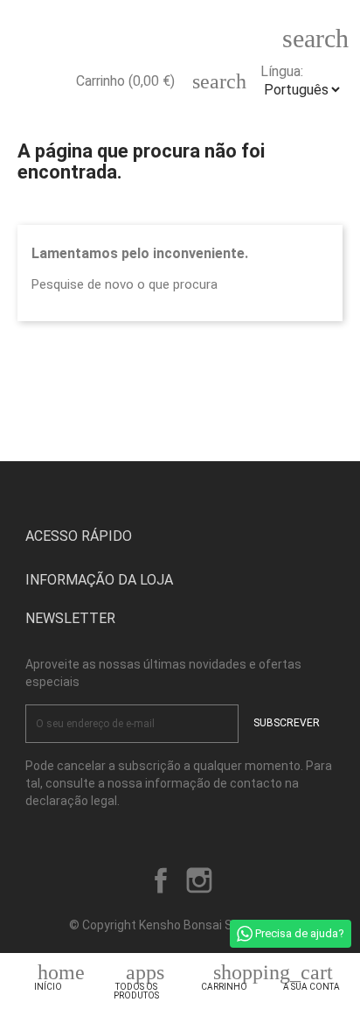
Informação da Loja (99, 579)
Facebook (160, 880)
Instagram (199, 880)
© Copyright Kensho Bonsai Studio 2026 (180, 925)
